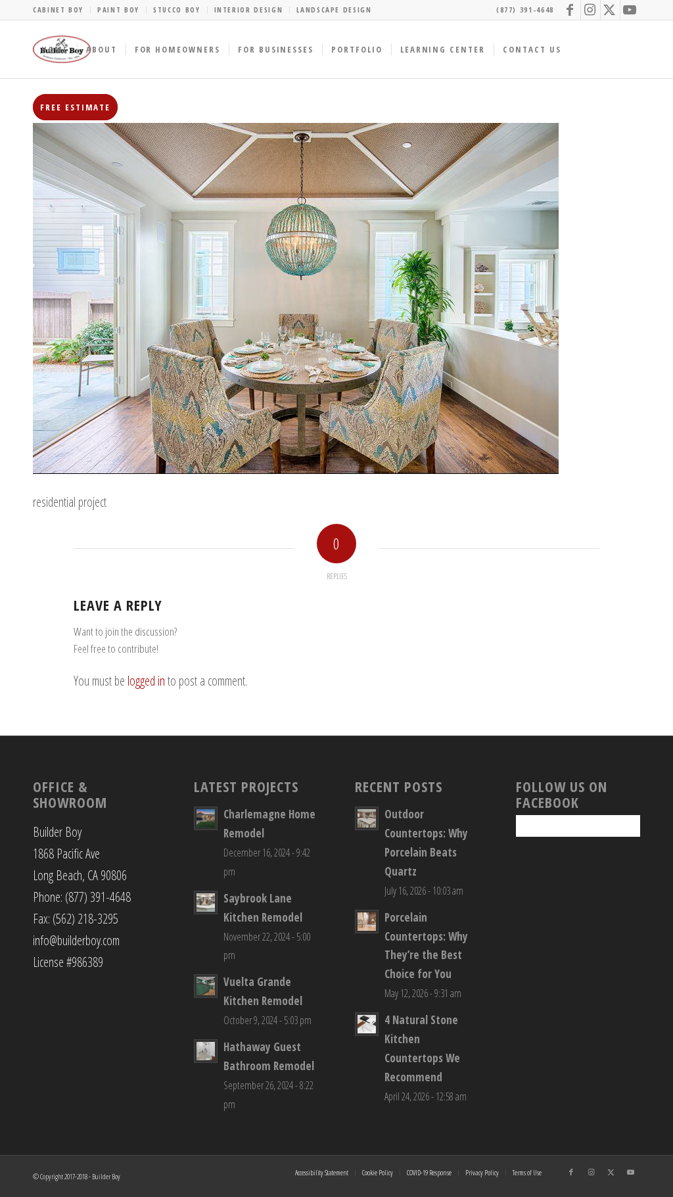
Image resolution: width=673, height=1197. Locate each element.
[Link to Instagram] (590, 10)
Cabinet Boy (58, 9)
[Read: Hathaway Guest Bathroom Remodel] (206, 1051)
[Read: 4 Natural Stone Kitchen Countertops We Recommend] (367, 1024)
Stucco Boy (176, 9)
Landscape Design (333, 9)
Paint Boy (118, 9)
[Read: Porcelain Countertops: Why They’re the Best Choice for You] (367, 921)
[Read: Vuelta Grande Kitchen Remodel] (206, 986)
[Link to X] (610, 10)
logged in (146, 681)
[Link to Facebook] (570, 10)
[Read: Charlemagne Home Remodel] (206, 818)
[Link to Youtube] (630, 10)
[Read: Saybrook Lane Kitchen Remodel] (206, 902)
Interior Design (248, 9)
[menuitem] (62, 10)
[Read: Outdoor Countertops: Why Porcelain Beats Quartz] (367, 818)
